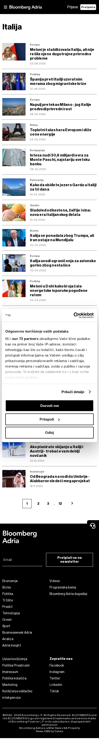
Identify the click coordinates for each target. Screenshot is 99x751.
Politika (35, 74)
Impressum (10, 672)
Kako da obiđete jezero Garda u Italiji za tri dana (63, 187)
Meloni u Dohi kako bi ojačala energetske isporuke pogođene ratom (59, 290)
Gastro (35, 205)
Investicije (37, 471)
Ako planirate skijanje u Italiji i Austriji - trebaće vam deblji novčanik (56, 451)
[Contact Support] (93, 525)
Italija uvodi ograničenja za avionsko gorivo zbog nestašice (63, 263)
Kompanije (37, 150)
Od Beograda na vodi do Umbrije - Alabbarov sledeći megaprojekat (60, 478)
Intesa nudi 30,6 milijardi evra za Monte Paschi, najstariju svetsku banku (60, 159)
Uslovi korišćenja (14, 659)
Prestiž (7, 607)
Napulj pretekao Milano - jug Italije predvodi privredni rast (60, 106)
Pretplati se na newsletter (69, 560)
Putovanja (37, 180)
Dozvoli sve (49, 406)
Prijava (72, 7)
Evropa (35, 44)
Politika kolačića (14, 678)
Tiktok (54, 691)
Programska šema (63, 587)
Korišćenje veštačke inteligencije (17, 694)
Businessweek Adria (17, 632)
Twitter (55, 678)
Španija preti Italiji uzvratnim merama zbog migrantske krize (58, 81)
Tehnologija (11, 613)
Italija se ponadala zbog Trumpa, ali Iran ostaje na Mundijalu (62, 237)
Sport (6, 626)
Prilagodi (47, 419)
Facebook (57, 665)
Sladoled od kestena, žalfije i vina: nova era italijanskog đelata (60, 212)
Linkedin (56, 685)
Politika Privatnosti (16, 665)
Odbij (49, 433)
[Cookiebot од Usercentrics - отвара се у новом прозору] (73, 315)
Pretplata (88, 7)
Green (7, 619)
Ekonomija (10, 581)
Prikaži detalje (72, 392)
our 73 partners (25, 339)
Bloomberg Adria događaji (68, 594)
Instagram (57, 672)
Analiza (7, 639)
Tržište (7, 600)
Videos (55, 581)
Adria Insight (11, 645)
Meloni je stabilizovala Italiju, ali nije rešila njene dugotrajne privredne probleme (62, 54)
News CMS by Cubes (49, 731)
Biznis (34, 230)
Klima (34, 125)
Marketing (10, 685)
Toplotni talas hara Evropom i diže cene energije (60, 132)
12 (60, 504)
